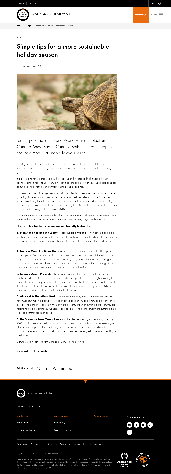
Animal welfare (39, 351)
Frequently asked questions (94, 444)
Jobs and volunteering (26, 430)
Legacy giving (59, 422)
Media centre (22, 422)
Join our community (27, 406)
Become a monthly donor (64, 430)
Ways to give (61, 416)
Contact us (22, 416)
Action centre (101, 416)
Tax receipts (52, 444)
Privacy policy (22, 444)
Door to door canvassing (70, 444)
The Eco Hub (77, 341)
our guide (105, 263)
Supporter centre (38, 444)
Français (32, 3)
